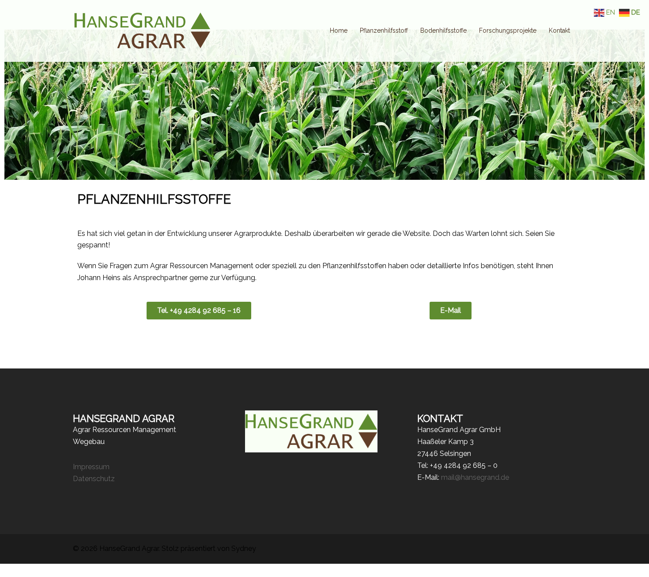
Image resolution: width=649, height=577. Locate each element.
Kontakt (559, 30)
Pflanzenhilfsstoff (384, 30)
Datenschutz (94, 479)
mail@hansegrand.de (475, 477)
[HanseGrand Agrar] (141, 30)
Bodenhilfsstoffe (443, 30)
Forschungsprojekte (507, 30)
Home (338, 30)
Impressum (91, 467)
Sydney (243, 548)
